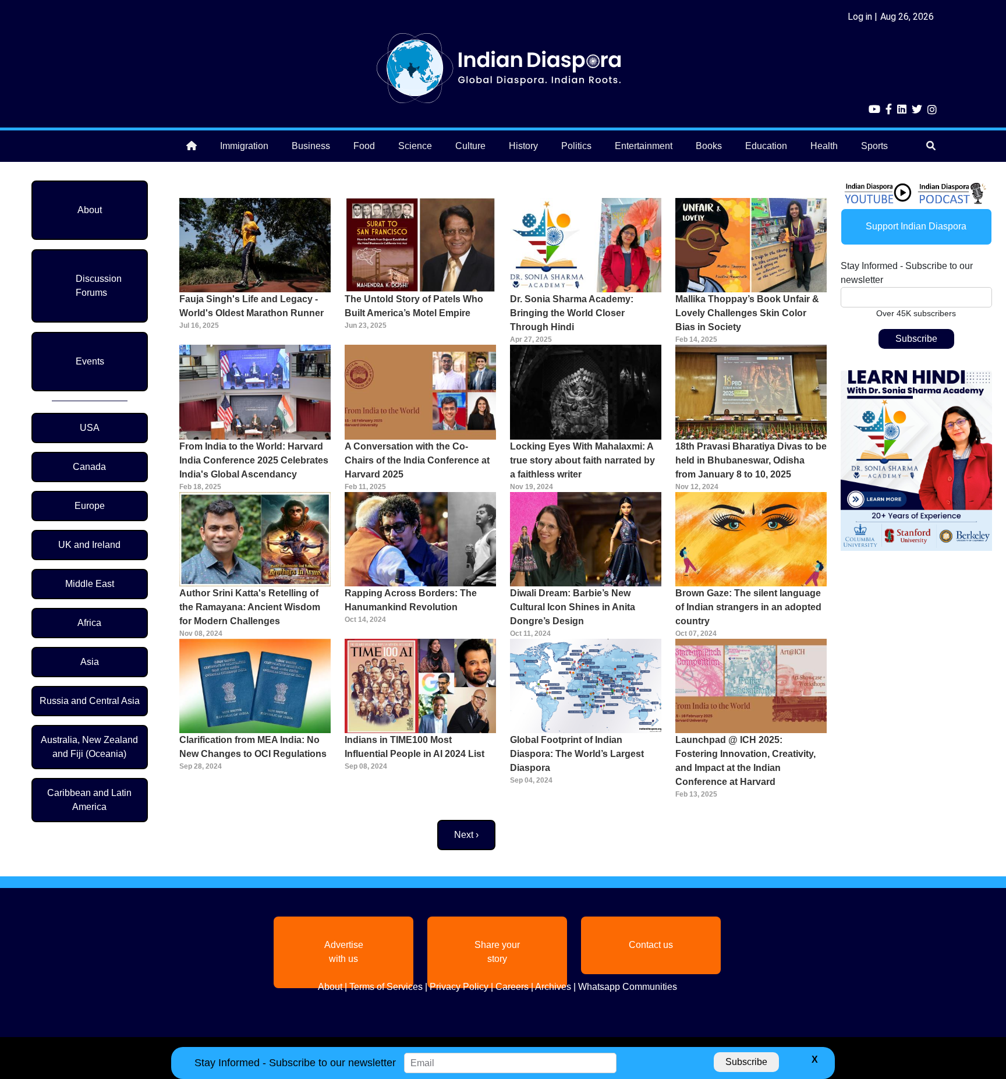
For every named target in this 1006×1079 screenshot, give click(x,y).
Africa (89, 623)
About (89, 210)
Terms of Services (386, 987)
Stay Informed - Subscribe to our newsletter (907, 273)
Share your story (497, 952)
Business (311, 146)
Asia (89, 662)
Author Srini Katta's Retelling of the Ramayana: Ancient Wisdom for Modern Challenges (249, 607)
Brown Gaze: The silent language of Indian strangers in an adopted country (748, 607)
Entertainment (643, 146)
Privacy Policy (459, 987)
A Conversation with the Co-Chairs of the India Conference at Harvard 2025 (417, 460)
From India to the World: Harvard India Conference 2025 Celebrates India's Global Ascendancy (253, 460)
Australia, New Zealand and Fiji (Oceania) (89, 747)
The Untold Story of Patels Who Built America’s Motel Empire (414, 306)
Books (709, 146)
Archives (553, 987)
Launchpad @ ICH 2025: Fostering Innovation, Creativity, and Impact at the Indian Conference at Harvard (745, 761)
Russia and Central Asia (90, 701)
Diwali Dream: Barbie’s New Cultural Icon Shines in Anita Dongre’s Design (572, 607)
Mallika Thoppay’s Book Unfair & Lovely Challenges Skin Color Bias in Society (747, 313)
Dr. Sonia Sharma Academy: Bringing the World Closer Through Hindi (571, 313)
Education (766, 146)
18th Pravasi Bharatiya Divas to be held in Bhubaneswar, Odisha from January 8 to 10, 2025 (751, 460)
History (523, 146)
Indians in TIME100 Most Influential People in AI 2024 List (414, 747)
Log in (860, 16)
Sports (874, 146)
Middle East (89, 584)
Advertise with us (343, 952)
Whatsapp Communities (627, 987)
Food (364, 146)
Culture (470, 146)
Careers (512, 987)
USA (90, 428)
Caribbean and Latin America (89, 800)
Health (824, 146)
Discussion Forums (99, 286)
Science (415, 146)
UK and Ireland (89, 545)
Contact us (651, 945)
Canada (89, 467)
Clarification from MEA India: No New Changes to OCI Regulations (253, 747)
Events (90, 361)
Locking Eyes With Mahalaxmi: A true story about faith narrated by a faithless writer (582, 460)
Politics (576, 146)
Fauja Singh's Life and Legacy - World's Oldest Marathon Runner (251, 306)
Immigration (244, 146)
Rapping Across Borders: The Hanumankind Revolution (411, 600)
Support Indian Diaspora (916, 226)
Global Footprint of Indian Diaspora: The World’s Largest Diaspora (577, 754)
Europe (90, 506)
